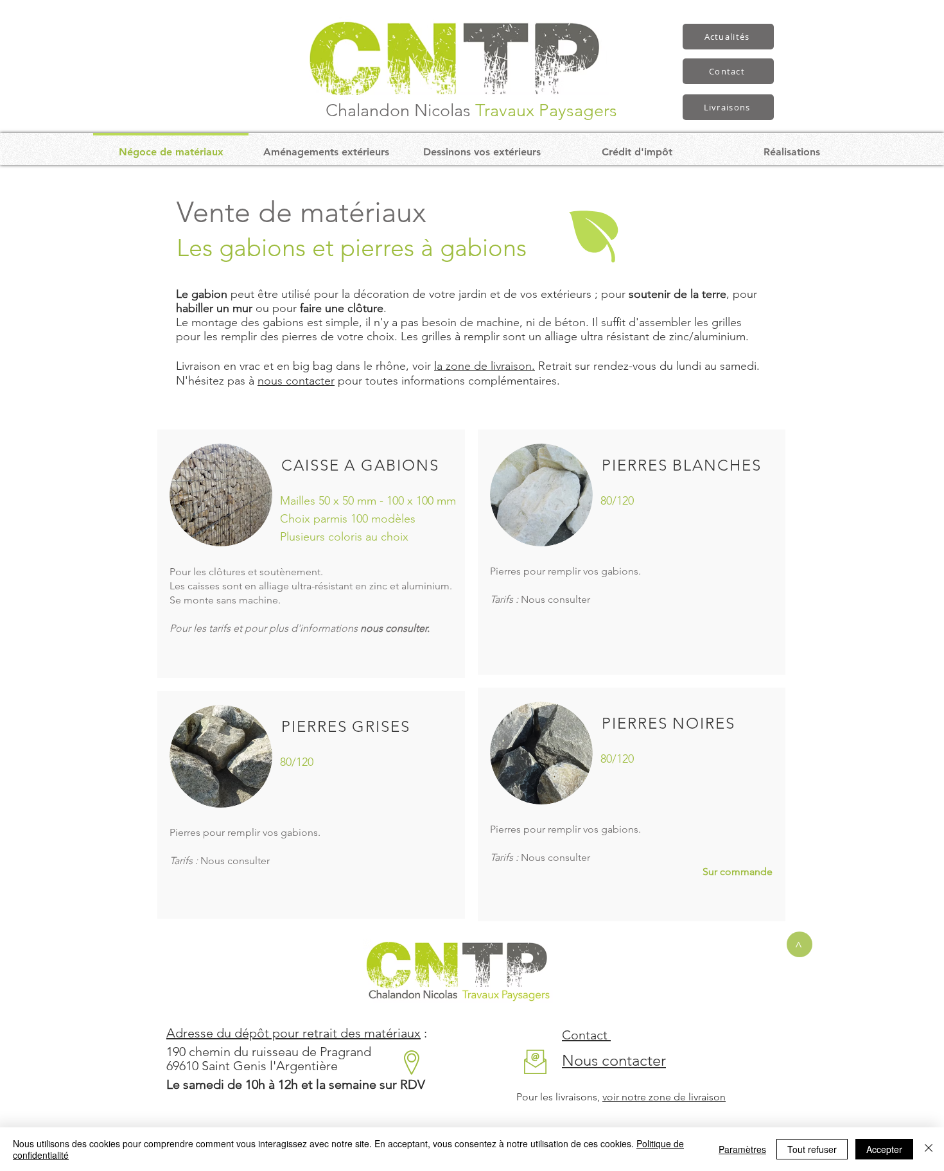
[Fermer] (928, 1149)
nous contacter (296, 381)
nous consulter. (395, 628)
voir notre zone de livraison (664, 1097)
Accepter (884, 1149)
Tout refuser (812, 1149)
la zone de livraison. (484, 366)
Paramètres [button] (742, 1149)
